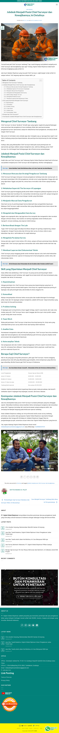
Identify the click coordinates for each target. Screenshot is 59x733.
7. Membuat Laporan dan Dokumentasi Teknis (17, 98)
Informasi (29, 9)
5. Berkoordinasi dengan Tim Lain (14, 94)
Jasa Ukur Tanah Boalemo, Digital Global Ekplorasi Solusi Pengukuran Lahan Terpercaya (28, 533)
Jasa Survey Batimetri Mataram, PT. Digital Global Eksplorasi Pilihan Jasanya (28, 545)
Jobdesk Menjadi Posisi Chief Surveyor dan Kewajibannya (19, 85)
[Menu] (57, 5)
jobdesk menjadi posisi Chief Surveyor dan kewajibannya (40, 483)
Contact (36, 728)
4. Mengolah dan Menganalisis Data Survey (16, 93)
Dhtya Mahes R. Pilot (36, 20)
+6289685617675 (40, 427)
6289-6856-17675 (7, 670)
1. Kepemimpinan (9, 102)
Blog (30, 728)
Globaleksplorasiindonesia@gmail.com (13, 427)
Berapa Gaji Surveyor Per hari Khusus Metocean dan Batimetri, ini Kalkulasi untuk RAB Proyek (31, 550)
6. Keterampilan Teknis (11, 112)
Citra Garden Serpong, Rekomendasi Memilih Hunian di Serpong (24, 527)
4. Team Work (9, 108)
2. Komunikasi (9, 104)
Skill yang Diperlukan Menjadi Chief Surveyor (15, 100)
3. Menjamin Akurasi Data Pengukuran (15, 91)
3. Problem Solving (10, 106)
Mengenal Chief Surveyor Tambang (12, 83)
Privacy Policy (5, 680)
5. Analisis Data (9, 110)
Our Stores (25, 728)
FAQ (41, 728)
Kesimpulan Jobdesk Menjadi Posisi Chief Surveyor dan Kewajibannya (22, 116)
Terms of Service (6, 677)
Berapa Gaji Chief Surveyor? (10, 114)
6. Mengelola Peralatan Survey (13, 96)
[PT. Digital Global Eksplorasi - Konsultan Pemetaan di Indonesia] (29, 4)
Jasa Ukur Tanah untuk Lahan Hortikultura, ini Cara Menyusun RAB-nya (26, 539)
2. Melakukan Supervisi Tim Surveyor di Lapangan (17, 89)
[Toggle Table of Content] (40, 80)
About (19, 728)
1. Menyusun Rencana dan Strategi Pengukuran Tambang (19, 87)
